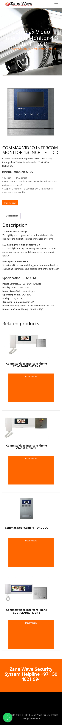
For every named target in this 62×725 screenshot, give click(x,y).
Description (12, 215)
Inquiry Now (31, 376)
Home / (8, 48)
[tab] (12, 216)
